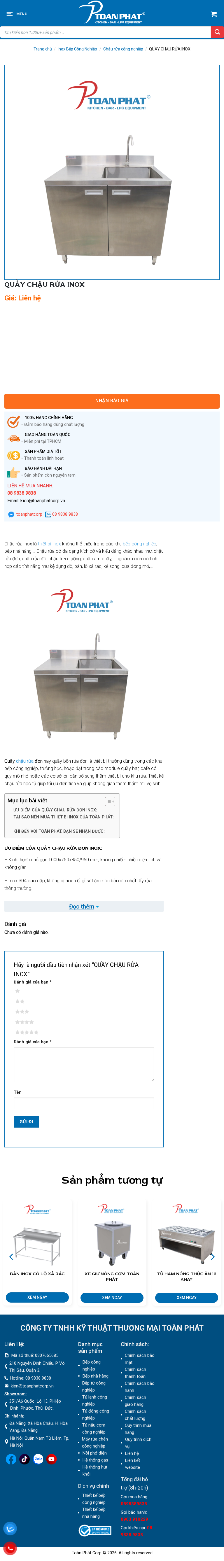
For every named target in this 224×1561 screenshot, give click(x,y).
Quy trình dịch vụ (138, 1443)
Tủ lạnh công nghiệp (94, 1400)
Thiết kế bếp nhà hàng (94, 1513)
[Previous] (12, 1256)
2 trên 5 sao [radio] (26, 1001)
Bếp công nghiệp (92, 1365)
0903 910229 (134, 1519)
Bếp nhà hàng (95, 1376)
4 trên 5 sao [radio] (26, 1022)
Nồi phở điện (95, 1453)
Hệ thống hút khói (95, 1470)
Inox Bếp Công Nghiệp (77, 49)
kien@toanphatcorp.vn (32, 1386)
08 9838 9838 (64, 514)
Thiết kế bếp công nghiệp (94, 1499)
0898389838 (134, 1503)
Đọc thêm (81, 906)
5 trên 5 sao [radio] (26, 1032)
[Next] (212, 1256)
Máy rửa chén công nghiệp (95, 1442)
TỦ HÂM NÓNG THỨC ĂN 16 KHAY (186, 1276)
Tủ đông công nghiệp (95, 1414)
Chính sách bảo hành (140, 1387)
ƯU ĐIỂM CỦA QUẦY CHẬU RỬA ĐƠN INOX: (55, 810)
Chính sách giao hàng (135, 1401)
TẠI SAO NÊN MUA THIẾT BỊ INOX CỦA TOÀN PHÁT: (63, 817)
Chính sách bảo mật (140, 1359)
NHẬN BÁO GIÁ (112, 400)
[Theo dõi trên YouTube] (51, 1463)
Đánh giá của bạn (33, 982)
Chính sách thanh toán (135, 1373)
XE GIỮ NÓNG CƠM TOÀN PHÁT (112, 1276)
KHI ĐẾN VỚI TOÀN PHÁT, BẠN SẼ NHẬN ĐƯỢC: (59, 831)
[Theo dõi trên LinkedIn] (38, 1463)
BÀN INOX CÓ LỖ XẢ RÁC (37, 1274)
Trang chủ (43, 49)
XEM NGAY (37, 1297)
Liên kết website (132, 1464)
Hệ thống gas (95, 1460)
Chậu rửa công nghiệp (123, 49)
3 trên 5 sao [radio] (26, 1012)
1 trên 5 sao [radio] (26, 991)
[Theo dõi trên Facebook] (11, 1463)
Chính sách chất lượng (135, 1415)
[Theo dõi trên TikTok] (24, 1463)
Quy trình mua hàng (138, 1429)
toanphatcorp (28, 514)
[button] (10, 14)
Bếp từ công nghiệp (94, 1386)
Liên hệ (132, 1453)
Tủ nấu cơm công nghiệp (94, 1428)
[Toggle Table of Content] (107, 801)
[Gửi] (217, 32)
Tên (18, 1092)
